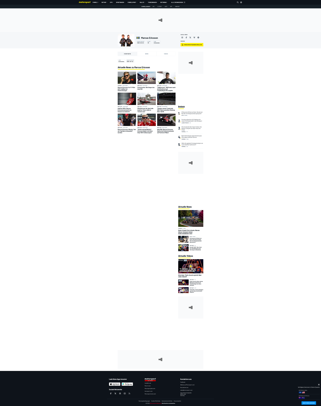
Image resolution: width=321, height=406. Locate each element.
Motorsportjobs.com (150, 388)
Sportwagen (120, 2)
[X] (190, 37)
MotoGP (104, 2)
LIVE (153, 6)
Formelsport (132, 2)
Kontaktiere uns (184, 387)
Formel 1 (95, 2)
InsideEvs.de (148, 383)
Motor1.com (148, 385)
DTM (111, 2)
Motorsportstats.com (150, 394)
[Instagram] (182, 37)
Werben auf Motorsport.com (187, 384)
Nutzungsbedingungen (144, 401)
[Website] (198, 37)
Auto (166, 6)
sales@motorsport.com (186, 390)
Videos (166, 53)
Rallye (142, 2)
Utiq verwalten (177, 401)
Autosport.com (148, 391)
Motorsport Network (156, 403)
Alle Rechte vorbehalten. (168, 403)
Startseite (127, 53)
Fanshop (177, 6)
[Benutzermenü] (241, 2)
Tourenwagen (152, 2)
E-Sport (159, 6)
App (171, 6)
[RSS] (129, 393)
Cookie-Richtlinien (155, 401)
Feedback (182, 382)
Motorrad (163, 2)
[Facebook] (186, 37)
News (146, 53)
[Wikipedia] (194, 37)
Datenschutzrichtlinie (167, 401)
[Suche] (237, 2)
